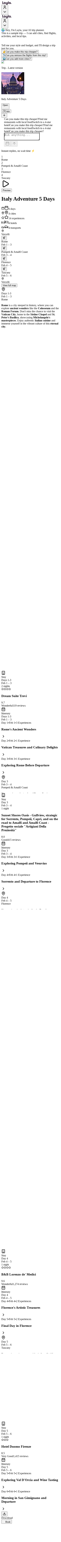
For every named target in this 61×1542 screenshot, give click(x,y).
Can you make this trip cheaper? (20, 51)
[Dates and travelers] (7, 144)
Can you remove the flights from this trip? (24, 55)
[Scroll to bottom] (4, 115)
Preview (7, 190)
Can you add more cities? (17, 59)
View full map (9, 285)
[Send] (14, 144)
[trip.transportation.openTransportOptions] (4, 238)
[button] (4, 107)
